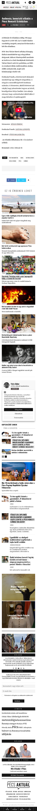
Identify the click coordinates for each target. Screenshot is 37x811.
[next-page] (6, 456)
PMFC (21, 727)
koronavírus (24, 720)
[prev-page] (3, 456)
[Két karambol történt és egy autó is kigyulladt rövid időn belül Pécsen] (18, 295)
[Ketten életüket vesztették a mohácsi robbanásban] (6, 451)
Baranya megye (9, 723)
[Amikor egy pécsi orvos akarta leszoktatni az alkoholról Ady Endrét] (18, 354)
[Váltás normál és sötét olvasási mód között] (25, 2)
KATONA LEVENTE (23, 129)
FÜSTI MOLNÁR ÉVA (17, 135)
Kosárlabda (25, 731)
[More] (28, 180)
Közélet (6, 7)
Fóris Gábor (15, 383)
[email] (21, 668)
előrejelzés (28, 727)
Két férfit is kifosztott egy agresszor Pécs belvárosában (17, 247)
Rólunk (18, 655)
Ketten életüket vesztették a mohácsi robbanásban (22, 451)
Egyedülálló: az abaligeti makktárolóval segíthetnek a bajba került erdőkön (20, 539)
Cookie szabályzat (9, 405)
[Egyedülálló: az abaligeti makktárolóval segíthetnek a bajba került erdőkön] (5, 539)
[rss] (23, 668)
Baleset (4, 303)
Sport (3, 480)
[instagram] (16, 668)
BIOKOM (25, 717)
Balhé (12, 7)
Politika (18, 7)
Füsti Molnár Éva (13, 158)
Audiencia (8, 60)
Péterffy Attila (7, 727)
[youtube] (18, 668)
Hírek (28, 25)
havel (21, 158)
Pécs (8, 25)
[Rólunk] (18, 643)
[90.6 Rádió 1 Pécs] (18, 757)
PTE (25, 724)
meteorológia (9, 720)
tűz (10, 731)
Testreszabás (18, 417)
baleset (5, 731)
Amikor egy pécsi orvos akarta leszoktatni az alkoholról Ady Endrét (17, 366)
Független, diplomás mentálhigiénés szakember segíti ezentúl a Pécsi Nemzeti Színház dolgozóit (23, 443)
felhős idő (14, 713)
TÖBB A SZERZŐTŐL (10, 428)
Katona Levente (30, 158)
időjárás (6, 734)
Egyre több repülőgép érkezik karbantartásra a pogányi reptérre (18, 217)
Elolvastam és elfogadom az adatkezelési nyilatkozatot (18, 695)
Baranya (16, 731)
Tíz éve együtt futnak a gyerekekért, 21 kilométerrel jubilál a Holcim (22, 434)
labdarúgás (17, 716)
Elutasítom (18, 413)
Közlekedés (5, 213)
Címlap (16, 31)
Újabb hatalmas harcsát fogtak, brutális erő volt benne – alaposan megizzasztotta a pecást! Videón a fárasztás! (22, 561)
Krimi (3, 243)
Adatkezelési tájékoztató (23, 403)
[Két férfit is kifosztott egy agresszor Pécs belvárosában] (18, 234)
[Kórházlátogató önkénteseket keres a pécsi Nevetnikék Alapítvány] (18, 323)
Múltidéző (5, 362)
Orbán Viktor (6, 717)
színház (26, 161)
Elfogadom (18, 409)
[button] (5, 392)
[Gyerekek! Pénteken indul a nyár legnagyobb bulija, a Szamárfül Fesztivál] (18, 265)
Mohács (20, 724)
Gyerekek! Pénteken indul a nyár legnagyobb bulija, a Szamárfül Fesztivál (17, 277)
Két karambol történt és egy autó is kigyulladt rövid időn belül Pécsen (18, 307)
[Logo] (13, 2)
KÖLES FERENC (17, 124)
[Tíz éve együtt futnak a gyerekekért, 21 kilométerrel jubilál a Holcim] (5, 498)
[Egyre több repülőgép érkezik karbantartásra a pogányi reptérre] (18, 204)
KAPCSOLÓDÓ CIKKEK (9, 424)
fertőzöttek (6, 713)
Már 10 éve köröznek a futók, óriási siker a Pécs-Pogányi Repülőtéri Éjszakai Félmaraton (18, 485)
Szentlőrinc (22, 713)
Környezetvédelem (15, 545)
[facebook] (13, 668)
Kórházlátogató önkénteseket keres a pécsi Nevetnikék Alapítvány (17, 336)
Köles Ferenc (12, 161)
